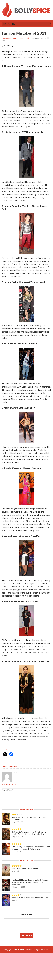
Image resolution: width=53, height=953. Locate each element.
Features (22, 38)
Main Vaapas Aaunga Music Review (25, 868)
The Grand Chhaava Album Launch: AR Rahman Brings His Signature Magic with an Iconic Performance (30, 882)
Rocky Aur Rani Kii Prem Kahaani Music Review (30, 898)
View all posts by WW (10, 784)
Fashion (15, 38)
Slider (28, 38)
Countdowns (6, 38)
